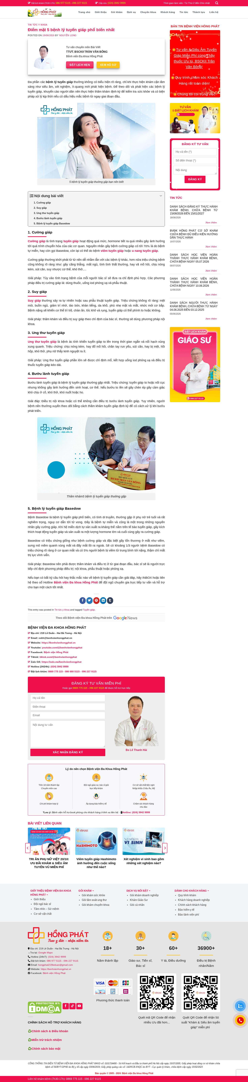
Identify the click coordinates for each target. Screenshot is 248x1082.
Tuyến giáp (89, 609)
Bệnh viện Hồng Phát (56, 652)
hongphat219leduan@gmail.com (55, 964)
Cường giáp (36, 241)
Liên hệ (213, 12)
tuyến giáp (71, 241)
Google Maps (45, 952)
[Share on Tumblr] (110, 600)
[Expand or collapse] (161, 196)
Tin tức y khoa (37, 25)
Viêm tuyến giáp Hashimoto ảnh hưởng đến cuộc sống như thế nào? (96, 863)
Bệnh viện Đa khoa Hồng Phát (76, 582)
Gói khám (116, 12)
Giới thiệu (101, 12)
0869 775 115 (55, 671)
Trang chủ (84, 12)
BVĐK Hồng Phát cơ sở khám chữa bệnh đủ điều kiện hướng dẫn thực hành (194, 234)
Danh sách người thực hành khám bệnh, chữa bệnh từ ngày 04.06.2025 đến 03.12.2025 (194, 306)
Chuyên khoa (148, 12)
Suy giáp (34, 300)
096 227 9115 (79, 3)
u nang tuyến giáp (145, 250)
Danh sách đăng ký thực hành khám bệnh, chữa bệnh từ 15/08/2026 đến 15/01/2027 (194, 210)
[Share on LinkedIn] (103, 600)
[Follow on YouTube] (79, 1006)
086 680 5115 (72, 671)
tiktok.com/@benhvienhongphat (58, 657)
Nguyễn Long (67, 35)
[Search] (217, 3)
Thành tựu (198, 12)
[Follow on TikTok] (72, 1006)
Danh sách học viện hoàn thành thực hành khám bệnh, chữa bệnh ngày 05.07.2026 (194, 258)
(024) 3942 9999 (117, 3)
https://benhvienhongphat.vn (59, 642)
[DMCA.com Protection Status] (44, 1007)
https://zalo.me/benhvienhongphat (61, 662)
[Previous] (27, 848)
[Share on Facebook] (82, 600)
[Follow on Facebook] (66, 1006)
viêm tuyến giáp (112, 250)
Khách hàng (168, 12)
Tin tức (184, 12)
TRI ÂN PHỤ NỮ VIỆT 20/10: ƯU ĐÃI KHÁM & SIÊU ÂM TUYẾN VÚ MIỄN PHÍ (49, 863)
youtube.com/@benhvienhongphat (62, 647)
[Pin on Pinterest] (96, 600)
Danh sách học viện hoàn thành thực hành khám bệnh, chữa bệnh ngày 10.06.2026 (194, 282)
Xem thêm (211, 222)
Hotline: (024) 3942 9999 (136, 812)
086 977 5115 (63, 3)
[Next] (164, 848)
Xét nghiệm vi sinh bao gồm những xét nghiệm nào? (144, 861)
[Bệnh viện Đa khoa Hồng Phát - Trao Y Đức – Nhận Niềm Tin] (45, 12)
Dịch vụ (131, 12)
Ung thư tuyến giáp (42, 341)
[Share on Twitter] (89, 600)
